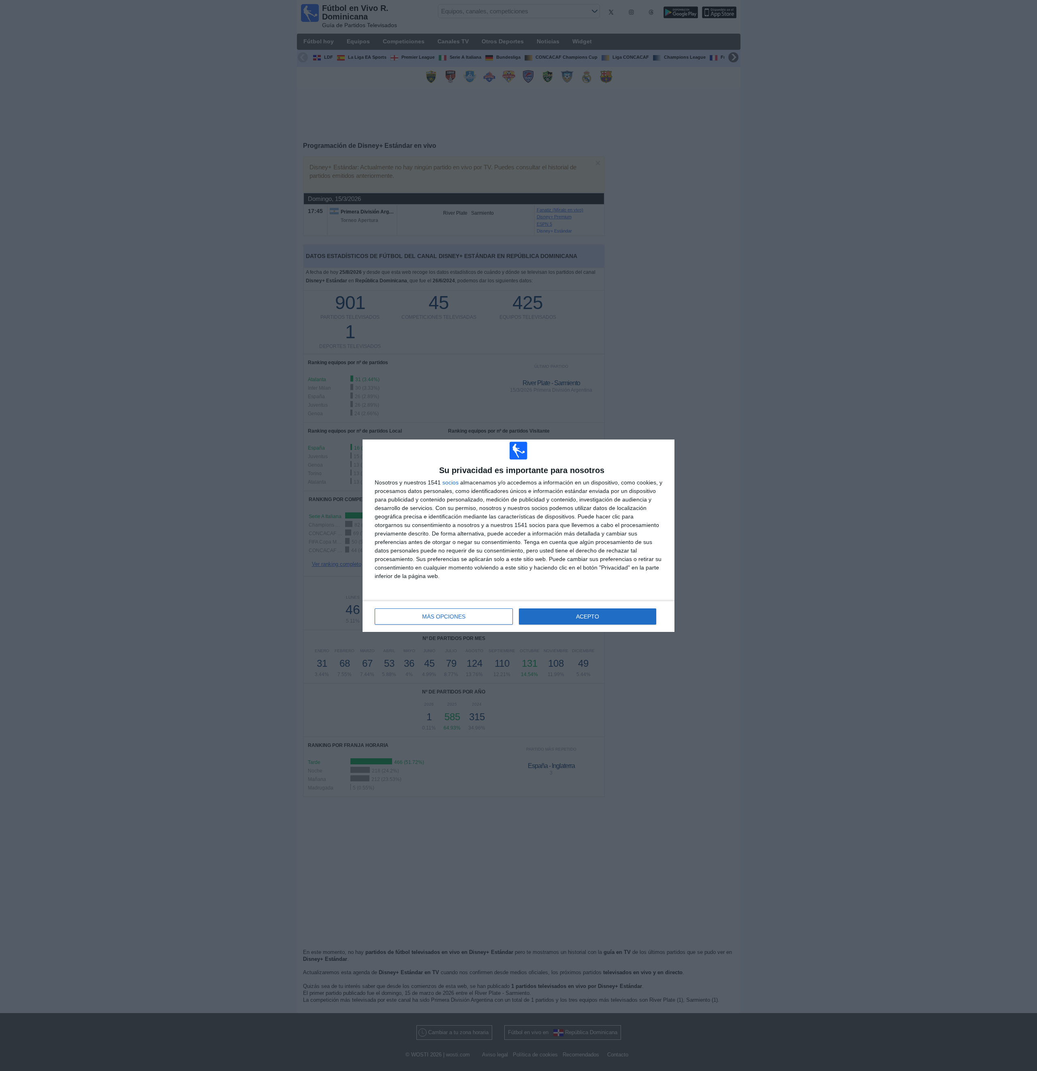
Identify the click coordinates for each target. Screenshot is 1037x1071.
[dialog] (518, 535)
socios (450, 482)
